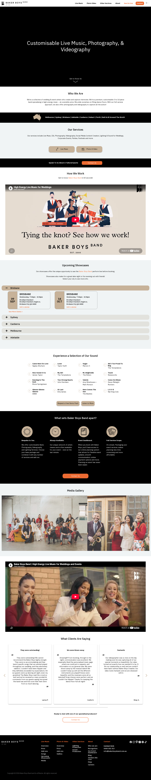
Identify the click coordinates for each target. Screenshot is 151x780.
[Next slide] (146, 523)
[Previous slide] (4, 523)
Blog (90, 755)
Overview (45, 746)
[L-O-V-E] (106, 390)
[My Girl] (56, 373)
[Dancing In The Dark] (31, 381)
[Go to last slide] (4, 675)
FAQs (90, 762)
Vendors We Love (92, 758)
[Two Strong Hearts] (56, 381)
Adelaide (14, 337)
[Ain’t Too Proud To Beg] (106, 364)
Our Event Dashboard (92, 751)
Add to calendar (24, 307)
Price (43, 748)
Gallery (59, 754)
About (117, 3)
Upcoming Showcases (45, 757)
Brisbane (14, 288)
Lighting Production (76, 746)
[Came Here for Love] (31, 364)
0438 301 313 (109, 748)
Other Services (106, 3)
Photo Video (91, 3)
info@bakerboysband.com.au (115, 751)
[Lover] (56, 364)
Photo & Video (91, 149)
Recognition (92, 748)
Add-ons (44, 751)
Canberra (14, 323)
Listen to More (88, 403)
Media (43, 760)
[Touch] (106, 373)
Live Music (79, 3)
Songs (43, 754)
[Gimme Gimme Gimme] (31, 390)
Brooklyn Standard (26, 300)
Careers (91, 764)
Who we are (92, 746)
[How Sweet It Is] (31, 373)
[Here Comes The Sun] (81, 390)
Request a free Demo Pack (68, 403)
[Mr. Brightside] (81, 373)
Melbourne (15, 330)
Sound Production (76, 750)
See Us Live (128, 3)
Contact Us (92, 163)
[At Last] (56, 390)
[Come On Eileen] (106, 381)
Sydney (13, 317)
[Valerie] (81, 381)
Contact (140, 3)
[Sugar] (81, 364)
